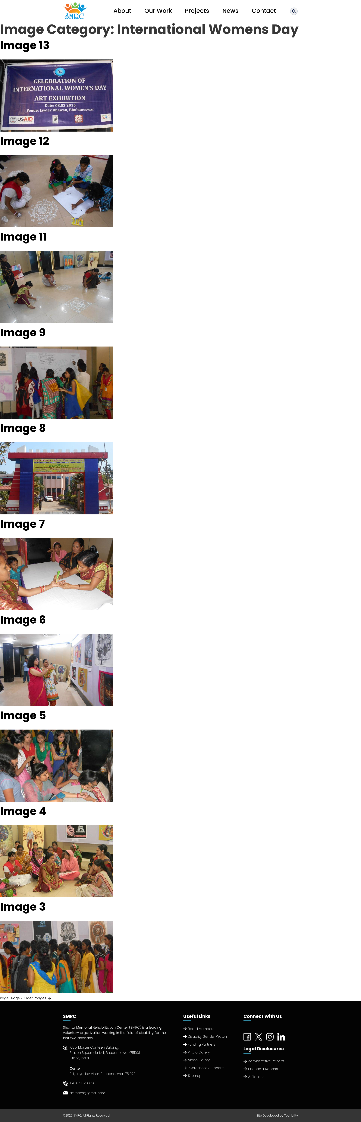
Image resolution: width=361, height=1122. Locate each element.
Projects (197, 10)
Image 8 (23, 428)
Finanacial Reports (263, 1068)
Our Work (158, 10)
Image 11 (23, 236)
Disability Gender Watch (207, 1036)
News (230, 10)
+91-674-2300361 (83, 1083)
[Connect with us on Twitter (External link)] (258, 1036)
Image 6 (23, 619)
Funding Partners (201, 1044)
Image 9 (23, 332)
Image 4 (23, 811)
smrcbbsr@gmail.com (87, 1093)
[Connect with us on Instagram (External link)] (270, 1036)
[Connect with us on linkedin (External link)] (281, 1036)
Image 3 (23, 906)
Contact (264, 10)
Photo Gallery (199, 1052)
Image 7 (22, 524)
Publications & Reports (206, 1068)
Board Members (201, 1028)
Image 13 (25, 45)
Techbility (291, 1115)
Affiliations (256, 1076)
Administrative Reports (266, 1061)
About (122, 10)
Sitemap (195, 1075)
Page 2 (17, 998)
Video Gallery (199, 1060)
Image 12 (24, 141)
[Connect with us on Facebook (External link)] (247, 1036)
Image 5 (23, 715)
